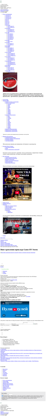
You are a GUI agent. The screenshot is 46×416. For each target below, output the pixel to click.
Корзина (2, 11)
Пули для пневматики (7, 380)
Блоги (4, 371)
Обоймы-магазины (7, 387)
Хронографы (5, 381)
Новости (4, 370)
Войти (1, 9)
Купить (1, 266)
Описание (5, 271)
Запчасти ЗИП (6, 382)
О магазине (5, 373)
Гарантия (5, 374)
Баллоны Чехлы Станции (8, 384)
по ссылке (28, 296)
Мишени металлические (8, 383)
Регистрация (6, 9)
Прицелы (5, 389)
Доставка (5, 372)
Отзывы (4, 273)
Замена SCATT (6, 386)
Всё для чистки (6, 385)
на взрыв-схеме (14, 279)
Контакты (5, 375)
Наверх (1, 411)
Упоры (4, 390)
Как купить (2, 237)
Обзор (4, 272)
